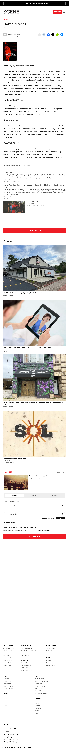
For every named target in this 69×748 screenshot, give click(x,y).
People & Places (40, 686)
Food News (49, 650)
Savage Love (25, 655)
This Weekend (25, 668)
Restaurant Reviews (52, 653)
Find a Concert (8, 686)
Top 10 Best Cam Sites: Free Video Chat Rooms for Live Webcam (28, 347)
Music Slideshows (8, 688)
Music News (7, 681)
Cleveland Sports (8, 658)
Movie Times (50, 663)
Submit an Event (26, 670)
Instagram (38, 708)
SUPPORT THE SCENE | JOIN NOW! (34, 3)
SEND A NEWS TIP (35, 230)
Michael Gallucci (13, 34)
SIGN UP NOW (35, 536)
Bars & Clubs (38, 688)
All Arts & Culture (26, 648)
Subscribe (38, 703)
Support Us (57, 12)
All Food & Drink (51, 648)
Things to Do (25, 653)
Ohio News (6, 655)
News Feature (7, 660)
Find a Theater (50, 665)
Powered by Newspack (10, 734)
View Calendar (25, 663)
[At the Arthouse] (14, 207)
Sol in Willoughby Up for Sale (14, 458)
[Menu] (64, 12)
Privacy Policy (7, 737)
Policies (5, 706)
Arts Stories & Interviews (29, 650)
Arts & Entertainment (41, 681)
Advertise (6, 701)
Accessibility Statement (10, 739)
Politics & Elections (9, 663)
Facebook (38, 713)
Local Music (7, 683)
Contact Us (6, 698)
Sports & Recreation (41, 693)
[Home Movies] (35, 176)
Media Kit (6, 703)
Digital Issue (7, 665)
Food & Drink (39, 683)
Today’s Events (26, 665)
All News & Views (8, 648)
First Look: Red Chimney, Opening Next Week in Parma (24, 293)
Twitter (37, 710)
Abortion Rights (8, 650)
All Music (6, 679)
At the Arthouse (33, 202)
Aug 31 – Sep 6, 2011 (23, 165)
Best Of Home (39, 679)
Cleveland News (8, 653)
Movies (6, 20)
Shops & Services (40, 691)
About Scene (7, 696)
